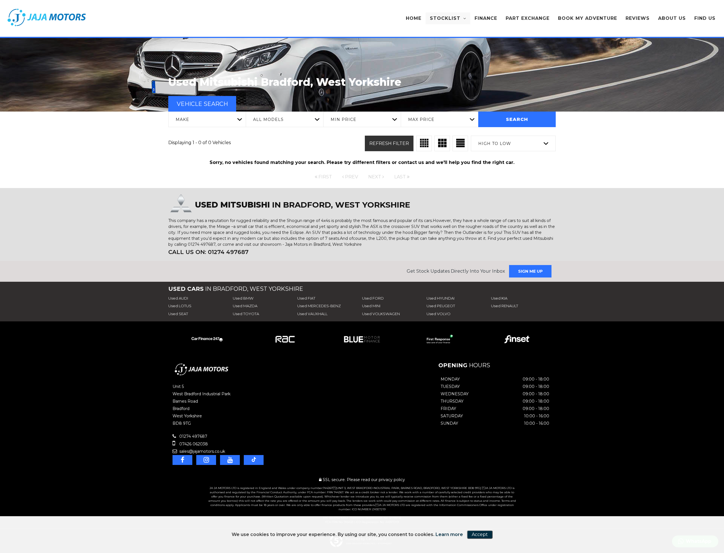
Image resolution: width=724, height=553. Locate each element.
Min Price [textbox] (343, 119)
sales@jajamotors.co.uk (201, 451)
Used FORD (373, 298)
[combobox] (207, 119)
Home (413, 18)
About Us (672, 18)
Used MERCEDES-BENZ (319, 306)
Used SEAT (178, 313)
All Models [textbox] (268, 119)
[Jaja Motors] (46, 17)
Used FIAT (306, 298)
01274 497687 (192, 436)
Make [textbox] (182, 119)
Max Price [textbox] (421, 119)
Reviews (638, 18)
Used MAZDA (245, 306)
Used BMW (243, 298)
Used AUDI (178, 298)
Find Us (705, 18)
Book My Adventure (587, 18)
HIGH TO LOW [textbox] (494, 143)
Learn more (449, 534)
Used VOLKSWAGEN (381, 313)
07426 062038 (193, 444)
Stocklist (445, 18)
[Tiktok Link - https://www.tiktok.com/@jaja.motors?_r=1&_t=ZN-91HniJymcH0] (254, 460)
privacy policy (392, 479)
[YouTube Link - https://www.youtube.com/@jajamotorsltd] (230, 460)
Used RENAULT (504, 306)
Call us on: (208, 252)
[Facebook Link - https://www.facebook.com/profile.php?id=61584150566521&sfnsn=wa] (182, 460)
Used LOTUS (179, 306)
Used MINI (371, 306)
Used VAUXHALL (312, 313)
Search (517, 119)
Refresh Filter (389, 143)
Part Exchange (528, 18)
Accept (480, 534)
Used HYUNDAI (440, 298)
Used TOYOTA (246, 313)
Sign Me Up (530, 271)
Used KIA (499, 298)
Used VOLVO (438, 313)
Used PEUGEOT (440, 306)
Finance (486, 18)
